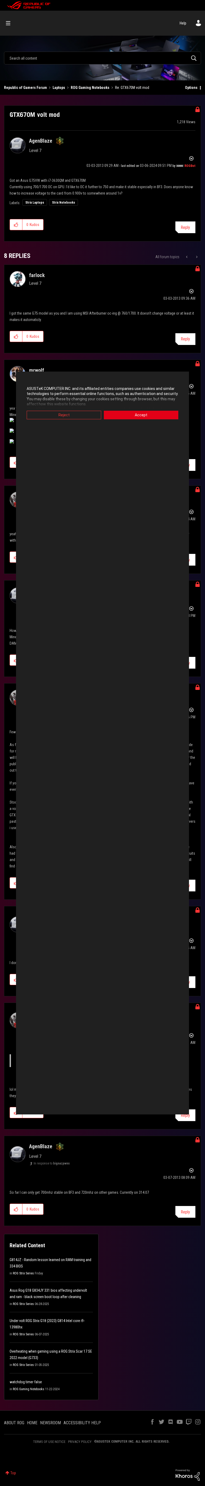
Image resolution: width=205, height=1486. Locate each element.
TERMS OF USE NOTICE (49, 1442)
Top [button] (13, 1473)
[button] (16, 224)
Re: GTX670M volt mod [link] (132, 87)
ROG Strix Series (23, 1273)
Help (183, 23)
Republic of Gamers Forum (25, 87)
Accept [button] (141, 415)
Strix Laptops (34, 202)
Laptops (59, 87)
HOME (32, 1422)
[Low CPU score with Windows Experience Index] (187, 257)
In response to (52, 1163)
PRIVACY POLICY (80, 1442)
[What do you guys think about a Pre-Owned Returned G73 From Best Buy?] (196, 257)
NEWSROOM (50, 1422)
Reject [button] (64, 415)
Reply (185, 227)
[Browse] (11, 23)
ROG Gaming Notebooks (90, 87)
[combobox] (102, 58)
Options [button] (191, 87)
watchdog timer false (26, 1382)
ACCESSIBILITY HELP (82, 1422)
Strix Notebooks (63, 202)
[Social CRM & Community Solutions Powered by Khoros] (188, 1474)
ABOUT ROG (14, 1422)
